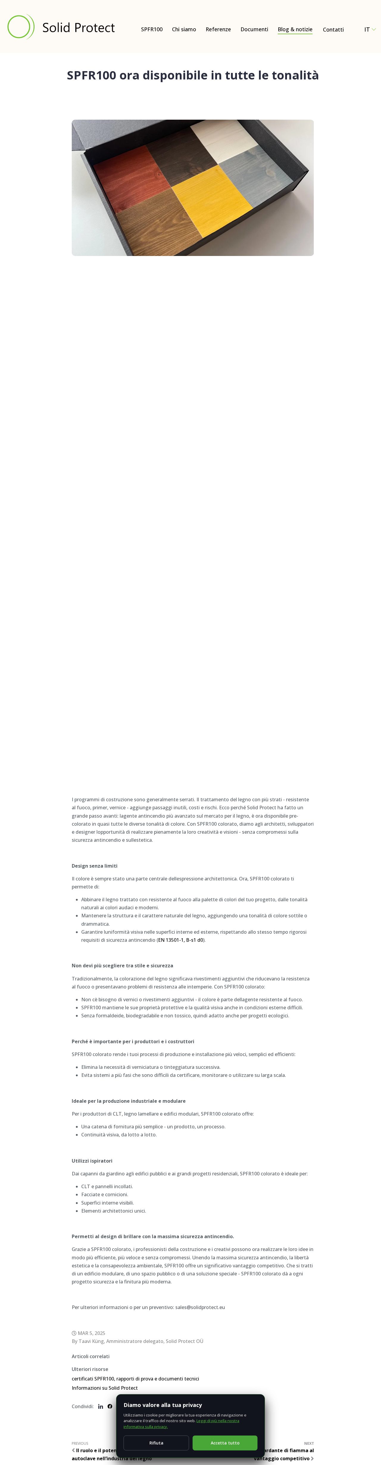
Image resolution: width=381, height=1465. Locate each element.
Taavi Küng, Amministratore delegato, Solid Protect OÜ (141, 1341)
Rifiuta (156, 1443)
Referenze (218, 29)
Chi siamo (184, 29)
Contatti (333, 29)
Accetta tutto (225, 1443)
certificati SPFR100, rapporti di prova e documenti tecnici (135, 1378)
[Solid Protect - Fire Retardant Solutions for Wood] (61, 26)
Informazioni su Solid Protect (105, 1388)
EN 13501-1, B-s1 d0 (180, 940)
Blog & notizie (295, 29)
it (367, 29)
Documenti (254, 29)
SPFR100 (152, 29)
